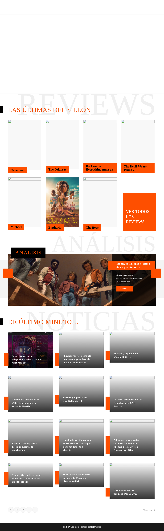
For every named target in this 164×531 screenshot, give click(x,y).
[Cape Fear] (24, 145)
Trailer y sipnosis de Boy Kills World (75, 399)
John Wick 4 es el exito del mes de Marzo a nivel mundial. (76, 478)
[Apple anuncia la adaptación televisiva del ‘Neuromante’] (30, 350)
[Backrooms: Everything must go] (100, 144)
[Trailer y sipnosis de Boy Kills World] (81, 391)
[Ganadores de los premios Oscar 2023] (132, 481)
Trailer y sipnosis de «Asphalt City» (126, 355)
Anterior (8, 273)
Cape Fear (18, 170)
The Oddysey (57, 169)
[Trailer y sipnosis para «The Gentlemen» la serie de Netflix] (30, 394)
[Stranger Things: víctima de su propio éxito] (82, 280)
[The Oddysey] (62, 144)
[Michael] (24, 202)
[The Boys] (100, 202)
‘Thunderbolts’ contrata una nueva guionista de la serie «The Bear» (77, 359)
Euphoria (54, 227)
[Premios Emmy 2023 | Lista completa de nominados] (30, 437)
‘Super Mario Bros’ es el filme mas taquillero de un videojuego (26, 478)
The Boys (92, 227)
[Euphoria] (62, 202)
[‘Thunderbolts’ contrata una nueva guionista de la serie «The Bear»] (81, 350)
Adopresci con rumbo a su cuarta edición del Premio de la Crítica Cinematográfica (127, 445)
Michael (16, 227)
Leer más (123, 288)
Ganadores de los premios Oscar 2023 (126, 492)
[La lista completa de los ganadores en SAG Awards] (132, 394)
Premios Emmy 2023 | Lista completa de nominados (25, 446)
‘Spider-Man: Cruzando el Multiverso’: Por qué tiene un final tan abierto (77, 445)
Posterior (156, 273)
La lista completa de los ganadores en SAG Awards (128, 403)
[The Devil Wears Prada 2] (138, 144)
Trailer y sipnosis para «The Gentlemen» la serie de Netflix (25, 403)
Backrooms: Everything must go (99, 167)
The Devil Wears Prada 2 (135, 168)
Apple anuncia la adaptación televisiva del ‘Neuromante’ (27, 359)
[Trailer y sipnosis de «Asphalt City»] (132, 347)
